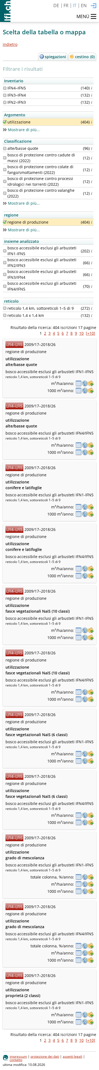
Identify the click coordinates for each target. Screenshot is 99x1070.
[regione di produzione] (5, 222)
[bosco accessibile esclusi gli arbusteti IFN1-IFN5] (5, 251)
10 (81, 333)
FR (66, 5)
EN (84, 5)
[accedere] (93, 6)
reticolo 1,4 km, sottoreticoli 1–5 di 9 (40, 308)
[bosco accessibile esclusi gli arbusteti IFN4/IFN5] (5, 286)
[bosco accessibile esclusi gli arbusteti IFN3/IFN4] (5, 274)
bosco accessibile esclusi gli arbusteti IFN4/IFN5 (41, 286)
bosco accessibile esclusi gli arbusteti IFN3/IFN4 (41, 274)
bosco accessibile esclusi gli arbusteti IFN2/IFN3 (41, 262)
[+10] (90, 333)
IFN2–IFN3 (16, 102)
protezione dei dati (45, 1056)
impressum (18, 1056)
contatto (16, 1059)
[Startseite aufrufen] (5, 11)
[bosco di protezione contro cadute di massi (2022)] (5, 158)
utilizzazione (19, 122)
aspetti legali (72, 1056)
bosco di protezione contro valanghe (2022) (41, 193)
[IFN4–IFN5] (5, 88)
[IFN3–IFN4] (5, 95)
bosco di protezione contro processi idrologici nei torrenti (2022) (40, 181)
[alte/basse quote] (5, 148)
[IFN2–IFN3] (5, 102)
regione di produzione (27, 222)
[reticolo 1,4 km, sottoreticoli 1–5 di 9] (5, 308)
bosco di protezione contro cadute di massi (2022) (41, 157)
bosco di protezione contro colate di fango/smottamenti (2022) (40, 169)
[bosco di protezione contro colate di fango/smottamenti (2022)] (5, 169)
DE (56, 5)
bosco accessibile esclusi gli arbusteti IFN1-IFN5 (41, 250)
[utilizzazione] (5, 122)
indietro (10, 44)
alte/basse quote (22, 148)
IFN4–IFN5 (16, 88)
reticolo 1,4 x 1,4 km (25, 315)
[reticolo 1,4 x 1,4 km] (5, 315)
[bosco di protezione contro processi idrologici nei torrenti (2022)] (5, 181)
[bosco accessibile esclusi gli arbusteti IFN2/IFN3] (5, 262)
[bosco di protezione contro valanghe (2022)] (5, 193)
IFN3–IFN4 (16, 95)
